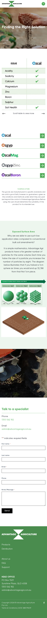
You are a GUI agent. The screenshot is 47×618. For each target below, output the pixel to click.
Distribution (7, 549)
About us (6, 559)
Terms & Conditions (9, 608)
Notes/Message (8, 489)
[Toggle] (42, 135)
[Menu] (43, 4)
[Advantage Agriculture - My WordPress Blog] (17, 4)
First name (6, 444)
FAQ (4, 563)
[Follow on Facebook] (44, 603)
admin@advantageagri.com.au (16, 429)
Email (4, 467)
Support (6, 567)
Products (6, 545)
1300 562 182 (8, 420)
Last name (5, 455)
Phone (4, 478)
